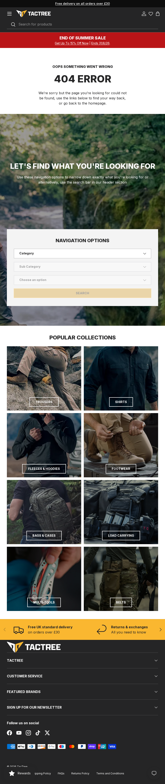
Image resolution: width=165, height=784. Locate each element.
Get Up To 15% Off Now (72, 43)
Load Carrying (121, 535)
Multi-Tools (44, 602)
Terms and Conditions (110, 773)
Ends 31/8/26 (100, 43)
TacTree (22, 766)
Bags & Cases (44, 535)
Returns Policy (80, 773)
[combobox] (82, 24)
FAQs (61, 773)
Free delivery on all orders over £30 (82, 3)
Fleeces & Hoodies (44, 468)
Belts (121, 602)
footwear (121, 468)
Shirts (121, 402)
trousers (44, 402)
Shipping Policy (41, 773)
